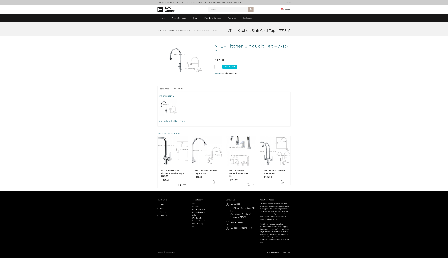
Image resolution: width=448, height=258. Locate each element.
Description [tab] (165, 89)
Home (162, 205)
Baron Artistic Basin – (199, 212)
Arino (193, 203)
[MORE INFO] (184, 185)
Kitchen (194, 215)
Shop (161, 208)
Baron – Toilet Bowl (198, 209)
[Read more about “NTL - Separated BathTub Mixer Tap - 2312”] (248, 185)
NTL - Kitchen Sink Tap (229, 73)
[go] (251, 9)
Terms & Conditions (272, 252)
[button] (180, 185)
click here (200, 2)
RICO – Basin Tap (197, 224)
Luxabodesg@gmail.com (241, 228)
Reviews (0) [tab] (178, 89)
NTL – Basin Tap (197, 218)
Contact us (163, 215)
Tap (193, 227)
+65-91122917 (237, 222)
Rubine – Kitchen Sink (199, 221)
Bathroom (195, 206)
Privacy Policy (286, 252)
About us (163, 212)
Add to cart (230, 67)
